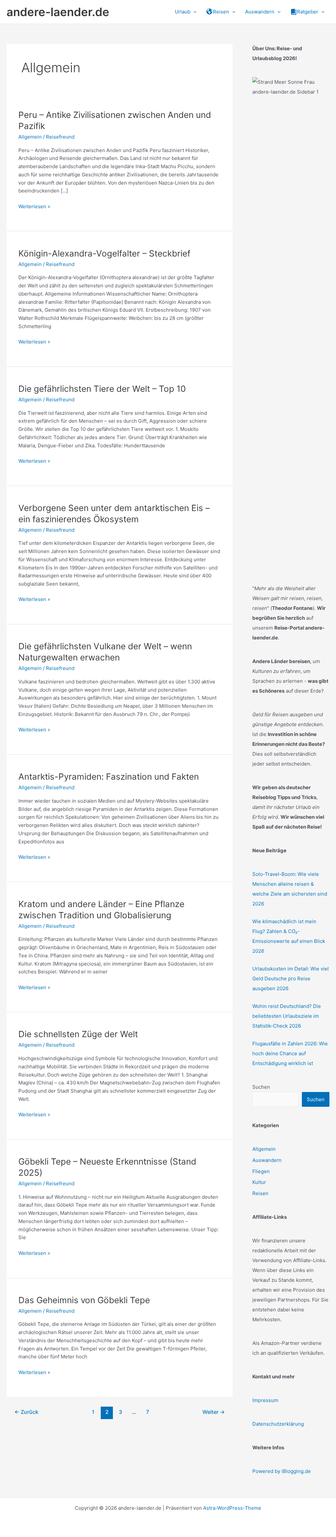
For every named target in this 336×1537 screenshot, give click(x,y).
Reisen (260, 1193)
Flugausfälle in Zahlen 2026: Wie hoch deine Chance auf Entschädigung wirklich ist (290, 1053)
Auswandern (267, 1160)
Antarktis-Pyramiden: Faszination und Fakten (108, 776)
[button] (193, 11)
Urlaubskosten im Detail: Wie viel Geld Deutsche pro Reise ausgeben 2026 (290, 978)
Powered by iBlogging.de (281, 1471)
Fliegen (261, 1171)
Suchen (261, 1087)
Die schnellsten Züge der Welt (78, 1034)
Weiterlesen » (34, 207)
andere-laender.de (58, 12)
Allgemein (30, 137)
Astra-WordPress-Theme (232, 1508)
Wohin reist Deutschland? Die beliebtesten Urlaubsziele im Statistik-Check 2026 (286, 1016)
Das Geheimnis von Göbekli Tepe (84, 1300)
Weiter (213, 1412)
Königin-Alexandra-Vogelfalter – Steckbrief (104, 253)
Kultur (259, 1182)
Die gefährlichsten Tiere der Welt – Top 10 (102, 389)
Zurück (26, 1412)
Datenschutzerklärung (278, 1424)
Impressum (265, 1400)
